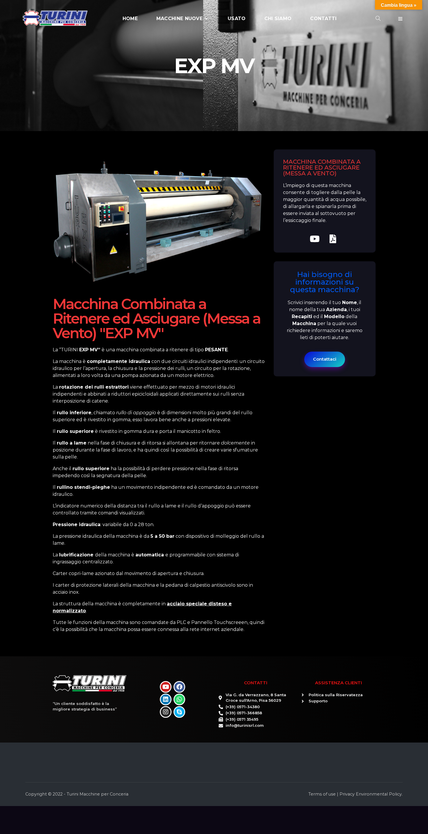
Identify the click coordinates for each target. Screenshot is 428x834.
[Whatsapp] (179, 699)
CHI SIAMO (278, 18)
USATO (237, 18)
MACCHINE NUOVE (179, 18)
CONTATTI (323, 18)
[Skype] (179, 712)
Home (130, 18)
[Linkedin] (165, 699)
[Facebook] (179, 687)
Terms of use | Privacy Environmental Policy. (355, 794)
